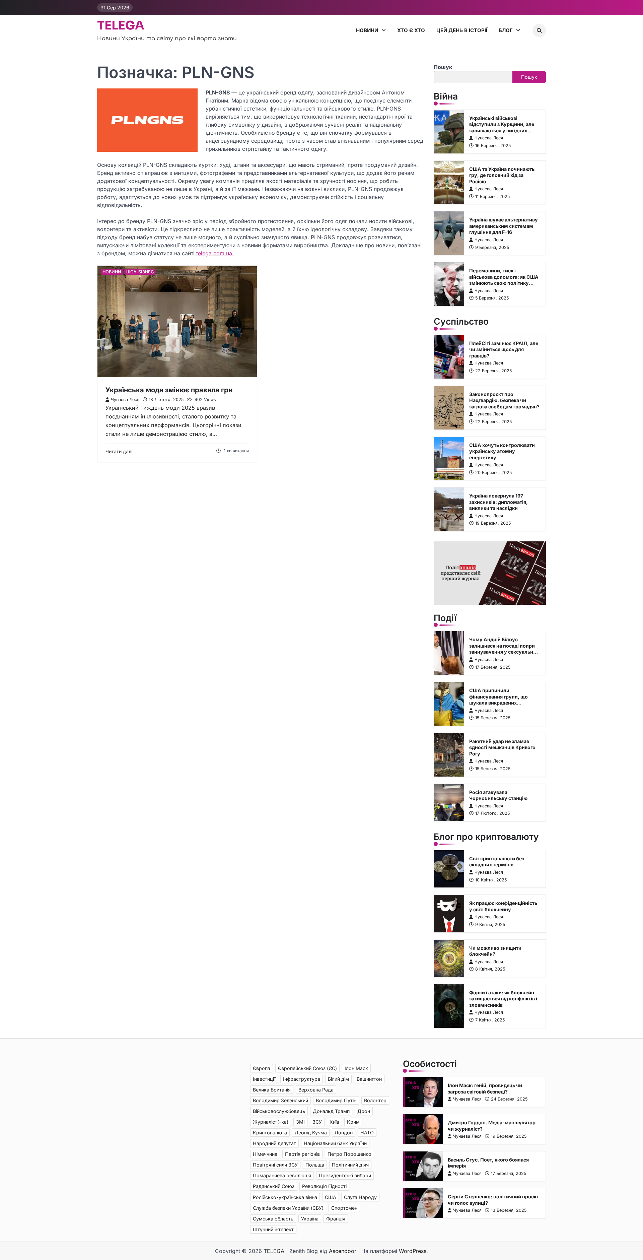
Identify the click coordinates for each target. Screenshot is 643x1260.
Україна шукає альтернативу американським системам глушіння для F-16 (503, 226)
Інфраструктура (301, 1079)
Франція (335, 1218)
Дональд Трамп (331, 1111)
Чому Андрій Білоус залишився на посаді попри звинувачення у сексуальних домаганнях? (504, 649)
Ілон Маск (356, 1068)
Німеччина (265, 1154)
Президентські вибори (345, 1175)
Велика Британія (272, 1089)
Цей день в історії (461, 30)
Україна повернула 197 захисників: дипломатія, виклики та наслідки (498, 502)
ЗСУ (317, 1122)
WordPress (412, 1251)
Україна (309, 1218)
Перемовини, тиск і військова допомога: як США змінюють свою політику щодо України (504, 280)
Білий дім (338, 1079)
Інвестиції (264, 1079)
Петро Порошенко (349, 1154)
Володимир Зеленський (280, 1100)
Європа (261, 1068)
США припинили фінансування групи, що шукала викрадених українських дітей (498, 699)
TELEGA (120, 25)
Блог (506, 30)
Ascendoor (342, 1251)
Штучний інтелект (273, 1229)
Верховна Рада (316, 1089)
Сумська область (273, 1218)
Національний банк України (335, 1143)
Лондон (344, 1132)
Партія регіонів (302, 1154)
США (330, 1197)
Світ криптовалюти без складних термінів (496, 862)
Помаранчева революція (282, 1175)
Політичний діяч (350, 1165)
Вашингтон (369, 1079)
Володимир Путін (336, 1100)
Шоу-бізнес (140, 271)
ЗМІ (300, 1122)
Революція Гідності (324, 1186)
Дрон (363, 1111)
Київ (334, 1122)
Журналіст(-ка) (270, 1122)
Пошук (443, 67)
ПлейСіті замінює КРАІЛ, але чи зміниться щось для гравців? (503, 349)
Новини (367, 30)
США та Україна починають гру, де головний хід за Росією (501, 175)
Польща (314, 1165)
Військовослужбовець (279, 1111)
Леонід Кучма (311, 1132)
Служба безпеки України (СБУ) (288, 1208)
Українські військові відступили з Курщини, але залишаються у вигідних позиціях (501, 127)
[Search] (539, 30)
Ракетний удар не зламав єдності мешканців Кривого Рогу (502, 747)
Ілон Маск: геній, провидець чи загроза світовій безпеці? (485, 1088)
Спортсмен (344, 1208)
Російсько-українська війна (285, 1197)
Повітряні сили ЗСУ (275, 1165)
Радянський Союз (273, 1186)
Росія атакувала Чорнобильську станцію (498, 795)
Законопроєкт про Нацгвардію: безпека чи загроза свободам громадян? (504, 400)
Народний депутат (274, 1143)
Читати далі (118, 451)
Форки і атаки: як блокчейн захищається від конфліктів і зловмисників (503, 999)
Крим (353, 1122)
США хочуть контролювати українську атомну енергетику (502, 451)
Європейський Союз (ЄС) (307, 1068)
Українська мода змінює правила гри (168, 390)
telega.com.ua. (215, 253)
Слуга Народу (360, 1197)
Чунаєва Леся (125, 399)
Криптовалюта (270, 1132)
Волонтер (375, 1100)
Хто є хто (411, 30)
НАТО (367, 1132)
